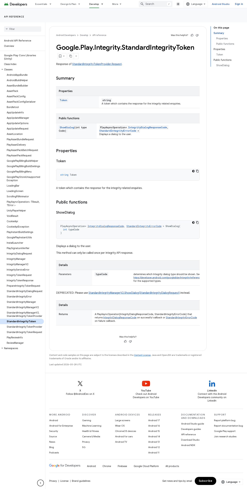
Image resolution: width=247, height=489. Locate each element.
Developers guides (191, 429)
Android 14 (154, 436)
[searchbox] (22, 29)
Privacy (86, 441)
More (115, 4)
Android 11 (153, 452)
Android (53, 420)
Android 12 (154, 447)
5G (84, 447)
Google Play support (224, 431)
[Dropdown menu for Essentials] (51, 4)
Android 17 (154, 420)
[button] (22, 69)
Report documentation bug (228, 425)
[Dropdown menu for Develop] (103, 4)
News (52, 441)
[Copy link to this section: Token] (69, 161)
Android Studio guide (192, 423)
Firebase (122, 466)
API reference (14, 16)
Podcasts (54, 452)
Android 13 (154, 441)
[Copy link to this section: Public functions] (90, 203)
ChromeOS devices (125, 431)
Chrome (106, 466)
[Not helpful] (197, 35)
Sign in (239, 4)
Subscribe (205, 481)
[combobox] (155, 4)
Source (53, 436)
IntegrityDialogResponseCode (147, 127)
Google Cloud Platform (146, 466)
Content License (142, 355)
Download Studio (190, 439)
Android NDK (188, 445)
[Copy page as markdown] (71, 56)
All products (172, 466)
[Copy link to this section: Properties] (80, 151)
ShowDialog (67, 127)
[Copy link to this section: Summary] (77, 79)
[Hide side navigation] (40, 483)
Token (63, 100)
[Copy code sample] (197, 171)
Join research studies (225, 436)
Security (53, 431)
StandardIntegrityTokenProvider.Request (97, 64)
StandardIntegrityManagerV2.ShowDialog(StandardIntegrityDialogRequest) (134, 293)
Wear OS (120, 425)
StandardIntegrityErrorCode (117, 130)
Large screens (122, 420)
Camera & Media (91, 436)
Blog (51, 447)
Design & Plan (68, 4)
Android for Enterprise (61, 425)
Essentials (41, 4)
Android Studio (221, 4)
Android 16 (154, 425)
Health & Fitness (90, 431)
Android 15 (154, 431)
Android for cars (124, 436)
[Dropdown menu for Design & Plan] (80, 4)
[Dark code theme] (193, 171)
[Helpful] (192, 35)
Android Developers (66, 35)
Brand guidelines (81, 481)
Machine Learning (91, 425)
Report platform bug (224, 420)
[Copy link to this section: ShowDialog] (78, 213)
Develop (94, 4)
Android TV (121, 441)
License (64, 481)
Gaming (86, 420)
